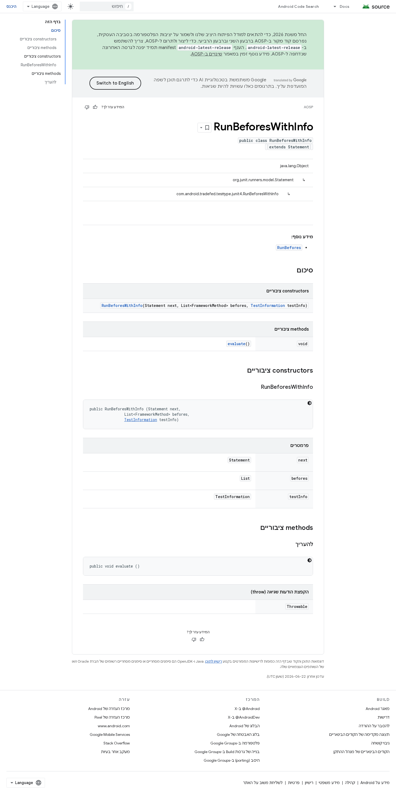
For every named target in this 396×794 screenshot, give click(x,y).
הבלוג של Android (244, 725)
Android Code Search (298, 6)
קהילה (350, 783)
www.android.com (114, 725)
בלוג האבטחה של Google (238, 734)
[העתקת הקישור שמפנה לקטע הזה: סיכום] (291, 271)
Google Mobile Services (110, 734)
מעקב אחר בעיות (115, 751)
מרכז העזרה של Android (109, 708)
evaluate (236, 343)
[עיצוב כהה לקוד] (309, 403)
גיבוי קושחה (380, 743)
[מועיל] (95, 107)
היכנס (11, 6)
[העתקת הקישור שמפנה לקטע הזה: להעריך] (290, 544)
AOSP (308, 107)
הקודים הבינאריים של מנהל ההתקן (362, 751)
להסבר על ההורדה (374, 725)
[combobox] (107, 6)
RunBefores (289, 247)
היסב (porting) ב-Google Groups (232, 760)
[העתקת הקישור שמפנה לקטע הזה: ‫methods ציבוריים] (254, 528)
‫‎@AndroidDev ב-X (244, 717)
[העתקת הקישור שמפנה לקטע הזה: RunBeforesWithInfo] (255, 387)
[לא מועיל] (87, 107)
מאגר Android (378, 708)
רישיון (309, 783)
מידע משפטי (329, 783)
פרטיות (294, 783)
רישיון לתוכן (213, 661)
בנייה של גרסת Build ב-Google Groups (227, 751)
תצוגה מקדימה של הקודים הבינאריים (359, 734)
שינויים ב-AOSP (207, 54)
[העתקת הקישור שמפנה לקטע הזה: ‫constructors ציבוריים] (241, 371)
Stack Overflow (116, 743)
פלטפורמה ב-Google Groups (235, 743)
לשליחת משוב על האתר (263, 783)
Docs (344, 6)
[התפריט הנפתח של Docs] (332, 6)
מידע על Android (375, 783)
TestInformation (268, 305)
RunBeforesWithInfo (122, 305)
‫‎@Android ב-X (247, 708)
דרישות (384, 717)
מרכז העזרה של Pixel (112, 717)
